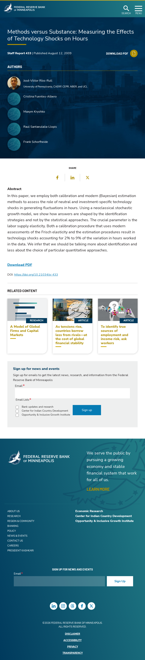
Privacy (72, 647)
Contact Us (15, 541)
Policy (11, 531)
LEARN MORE (98, 489)
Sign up (87, 410)
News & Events (17, 536)
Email (18, 385)
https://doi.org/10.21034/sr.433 (36, 275)
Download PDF (19, 265)
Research (14, 516)
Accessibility (72, 640)
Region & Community (20, 521)
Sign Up (120, 581)
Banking (12, 526)
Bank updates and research (37, 407)
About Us (13, 511)
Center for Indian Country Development (45, 411)
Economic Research (89, 511)
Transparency (72, 653)
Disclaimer (72, 634)
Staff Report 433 (19, 53)
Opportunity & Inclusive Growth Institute (46, 415)
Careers (13, 545)
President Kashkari (20, 550)
